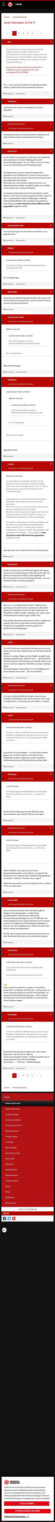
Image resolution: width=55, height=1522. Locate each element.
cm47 (10, 642)
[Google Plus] (13, 1218)
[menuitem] (27, 1103)
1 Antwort (19, 94)
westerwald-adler (16, 225)
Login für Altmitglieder (27, 1209)
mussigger (12, 1014)
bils (9, 42)
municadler (13, 900)
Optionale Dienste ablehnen (27, 1511)
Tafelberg (12, 101)
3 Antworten (20, 678)
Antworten (9, 94)
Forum (19, 4)
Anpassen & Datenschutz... (15, 1516)
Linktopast (12, 564)
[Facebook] (4, 1218)
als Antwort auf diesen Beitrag (19, 128)
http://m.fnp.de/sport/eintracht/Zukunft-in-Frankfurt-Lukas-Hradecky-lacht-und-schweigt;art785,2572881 (24, 69)
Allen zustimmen (27, 1504)
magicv (11, 464)
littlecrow (12, 151)
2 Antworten (20, 372)
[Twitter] (9, 1218)
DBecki (11, 248)
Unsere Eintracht (20, 17)
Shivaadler (12, 292)
